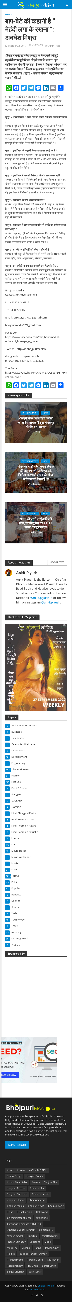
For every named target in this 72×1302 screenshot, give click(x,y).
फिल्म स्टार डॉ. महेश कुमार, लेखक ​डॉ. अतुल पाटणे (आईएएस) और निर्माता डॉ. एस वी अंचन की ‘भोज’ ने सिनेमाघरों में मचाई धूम (36, 473)
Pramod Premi (15, 1259)
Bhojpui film (50, 1182)
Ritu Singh (32, 1265)
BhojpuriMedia (46, 1285)
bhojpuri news (36, 1206)
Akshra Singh (14, 1176)
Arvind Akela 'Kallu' (17, 1182)
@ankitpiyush (50, 602)
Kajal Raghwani (50, 1236)
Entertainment (29, 413)
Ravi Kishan (53, 1259)
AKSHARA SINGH (38, 1170)
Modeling (12, 1248)
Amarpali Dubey (34, 1176)
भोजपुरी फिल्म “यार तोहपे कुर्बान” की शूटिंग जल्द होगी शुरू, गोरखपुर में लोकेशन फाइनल (36, 422)
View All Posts (57, 562)
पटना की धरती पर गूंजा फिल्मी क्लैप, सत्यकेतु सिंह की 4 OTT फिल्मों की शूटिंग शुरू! (36, 523)
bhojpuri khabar (16, 1200)
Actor (10, 1170)
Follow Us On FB (17, 1145)
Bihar (10, 1212)
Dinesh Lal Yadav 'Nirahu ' (21, 1229)
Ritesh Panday (15, 1265)
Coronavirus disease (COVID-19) (24, 1224)
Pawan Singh (52, 1248)
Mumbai (26, 1248)
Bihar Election (24, 1212)
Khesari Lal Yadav (16, 1241)
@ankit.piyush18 (41, 598)
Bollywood (42, 1212)
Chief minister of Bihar (19, 1217)
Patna (38, 1248)
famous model (15, 1236)
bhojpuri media (15, 1206)
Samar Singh (49, 1265)
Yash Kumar (35, 1271)
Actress (21, 1170)
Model (48, 1241)
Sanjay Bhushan (16, 1271)
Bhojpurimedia (37, 1200)
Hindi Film (32, 1236)
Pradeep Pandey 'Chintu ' (33, 1253)
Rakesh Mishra (35, 1259)
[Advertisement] (36, 996)
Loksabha (35, 1241)
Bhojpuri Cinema (16, 1188)
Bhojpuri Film (37, 1188)
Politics (11, 1253)
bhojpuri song (56, 1206)
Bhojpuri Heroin (40, 1194)
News (8, 14)
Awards (36, 1182)
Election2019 (46, 1229)
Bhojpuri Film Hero (17, 1194)
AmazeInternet (36, 1289)
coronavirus (41, 1217)
